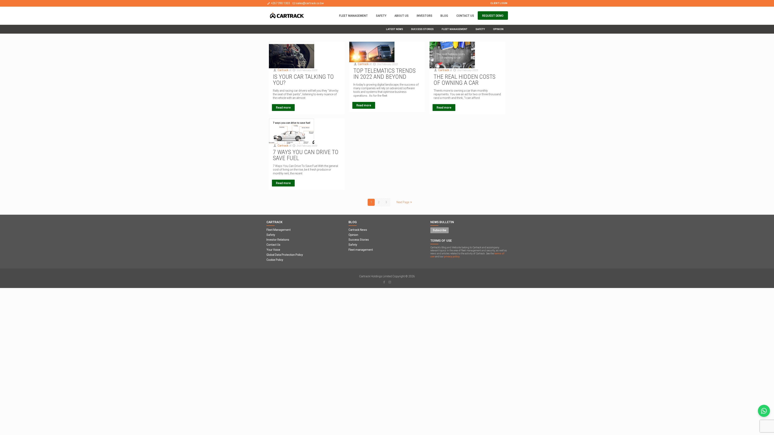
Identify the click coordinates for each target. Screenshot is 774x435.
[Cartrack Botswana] (286, 16)
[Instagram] (390, 282)
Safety (270, 234)
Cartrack (283, 70)
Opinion (353, 234)
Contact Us (273, 244)
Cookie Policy (274, 259)
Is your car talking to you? (303, 79)
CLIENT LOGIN (499, 3)
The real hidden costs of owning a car (464, 79)
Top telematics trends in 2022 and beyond (384, 73)
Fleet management (361, 249)
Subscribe (439, 230)
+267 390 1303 (280, 3)
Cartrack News (358, 229)
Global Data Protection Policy (284, 254)
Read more (283, 107)
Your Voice (273, 249)
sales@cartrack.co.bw (310, 3)
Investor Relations (277, 239)
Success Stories (359, 239)
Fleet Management (278, 229)
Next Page (402, 202)
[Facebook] (384, 282)
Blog (353, 222)
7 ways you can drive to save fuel (305, 155)
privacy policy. (452, 256)
